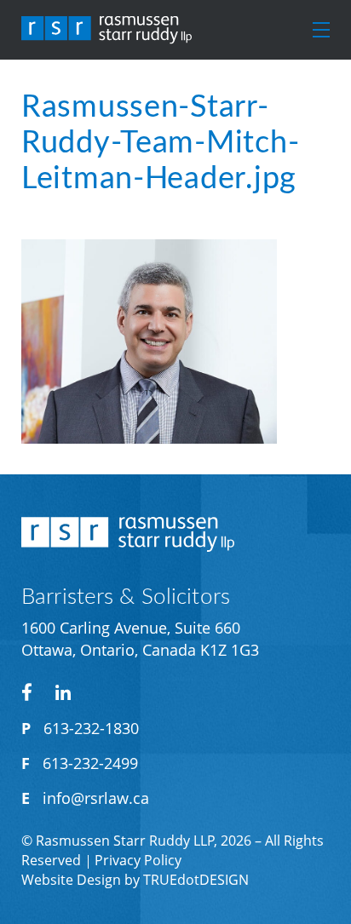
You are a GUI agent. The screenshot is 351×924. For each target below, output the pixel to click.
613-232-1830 (91, 728)
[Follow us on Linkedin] (63, 692)
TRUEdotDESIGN (196, 879)
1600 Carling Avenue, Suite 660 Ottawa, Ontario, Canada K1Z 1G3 (140, 638)
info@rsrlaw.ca (96, 798)
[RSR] (106, 30)
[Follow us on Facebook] (26, 692)
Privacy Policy (138, 860)
